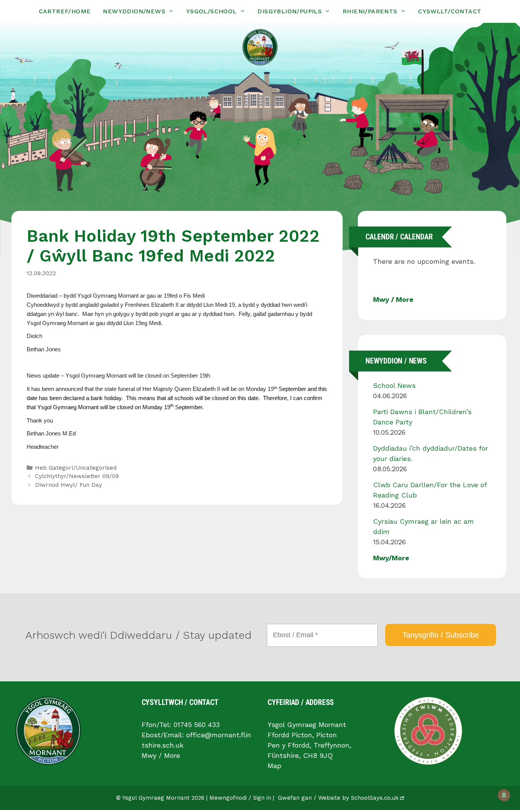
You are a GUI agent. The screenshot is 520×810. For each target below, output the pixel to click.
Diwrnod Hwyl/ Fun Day (68, 485)
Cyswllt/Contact (449, 11)
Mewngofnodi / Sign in (240, 797)
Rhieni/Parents (370, 11)
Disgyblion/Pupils (289, 11)
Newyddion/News (134, 11)
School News (394, 385)
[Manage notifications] (504, 795)
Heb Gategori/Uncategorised (75, 467)
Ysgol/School (211, 11)
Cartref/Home (65, 11)
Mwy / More (393, 299)
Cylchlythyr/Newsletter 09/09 (77, 476)
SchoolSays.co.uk (375, 797)
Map (274, 766)
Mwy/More (391, 558)
